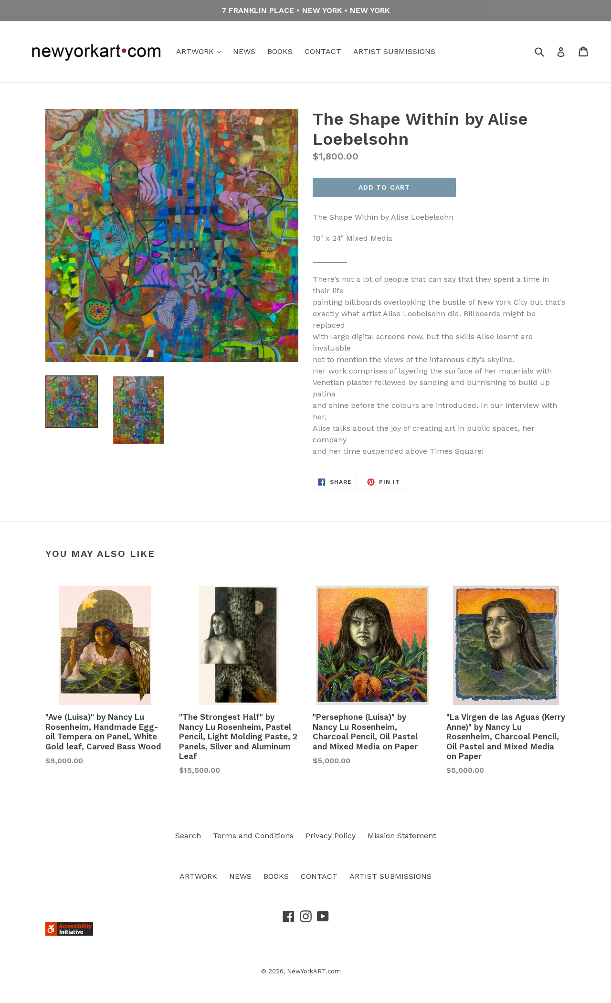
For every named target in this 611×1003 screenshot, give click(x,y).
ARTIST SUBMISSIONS (394, 51)
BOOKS (280, 51)
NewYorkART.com (314, 971)
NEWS (244, 51)
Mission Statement (402, 835)
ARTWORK (196, 51)
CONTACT (323, 51)
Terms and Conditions (253, 835)
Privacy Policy (331, 835)
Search (188, 835)
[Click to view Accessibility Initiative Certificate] (69, 933)
